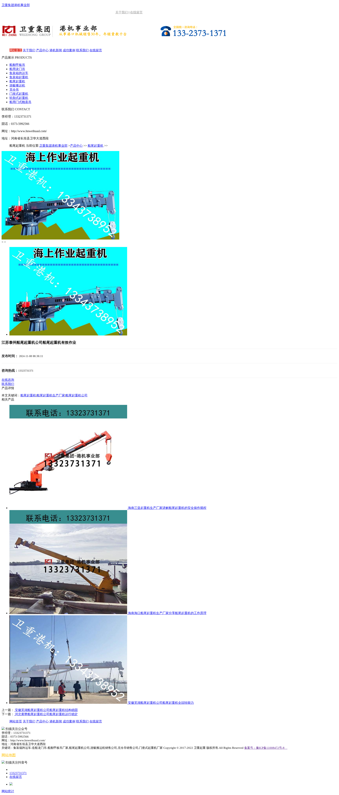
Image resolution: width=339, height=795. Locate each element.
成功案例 (69, 50)
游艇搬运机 (17, 85)
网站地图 (9, 755)
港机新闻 (55, 50)
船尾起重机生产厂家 (51, 395)
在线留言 (136, 12)
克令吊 (14, 89)
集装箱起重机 (18, 77)
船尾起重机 (17, 81)
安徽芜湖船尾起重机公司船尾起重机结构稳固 (46, 710)
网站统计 (8, 791)
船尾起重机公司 (76, 395)
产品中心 (42, 50)
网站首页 (15, 50)
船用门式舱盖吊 (20, 102)
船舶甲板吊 (17, 64)
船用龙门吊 (17, 69)
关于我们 (121, 12)
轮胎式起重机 (18, 97)
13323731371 (18, 773)
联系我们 (82, 50)
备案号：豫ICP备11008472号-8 (265, 747)
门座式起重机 (18, 93)
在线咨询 (8, 379)
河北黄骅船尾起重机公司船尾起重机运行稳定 (46, 714)
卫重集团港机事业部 (53, 145)
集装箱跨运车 (18, 73)
